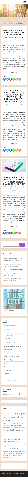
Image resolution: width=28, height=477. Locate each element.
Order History (9, 335)
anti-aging (20, 413)
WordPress (22, 473)
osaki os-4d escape (15, 444)
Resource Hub (8, 366)
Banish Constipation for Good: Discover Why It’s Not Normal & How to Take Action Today (14, 96)
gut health (6, 430)
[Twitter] (7, 79)
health (12, 430)
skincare (19, 448)
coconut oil (21, 423)
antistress (19, 417)
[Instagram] (16, 79)
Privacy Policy (8, 360)
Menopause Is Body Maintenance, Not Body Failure (14, 32)
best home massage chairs (17, 420)
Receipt (8, 338)
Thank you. (7, 373)
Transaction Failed (10, 342)
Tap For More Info (11, 310)
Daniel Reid (16, 425)
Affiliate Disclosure (9, 325)
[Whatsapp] (13, 79)
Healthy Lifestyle (8, 349)
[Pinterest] (10, 79)
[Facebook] (4, 79)
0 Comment (17, 106)
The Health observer (9, 380)
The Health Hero (8, 377)
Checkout (6, 329)
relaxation (21, 446)
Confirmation (9, 331)
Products (6, 363)
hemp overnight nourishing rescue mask (13, 432)
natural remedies (9, 441)
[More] (19, 79)
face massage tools (19, 427)
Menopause (7, 353)
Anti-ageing (10, 414)
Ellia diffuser (11, 427)
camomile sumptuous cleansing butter (10, 423)
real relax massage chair (13, 446)
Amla (4, 414)
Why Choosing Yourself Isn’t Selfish (13, 269)
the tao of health (18, 451)
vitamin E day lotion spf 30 (18, 453)
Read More (14, 72)
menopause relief (16, 439)
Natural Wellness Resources (11, 356)
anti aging (12, 417)
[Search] (22, 245)
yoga (9, 457)
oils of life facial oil (18, 441)
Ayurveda (7, 420)
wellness (5, 457)
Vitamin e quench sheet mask (9, 455)
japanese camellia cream (17, 435)
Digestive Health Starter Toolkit (12, 346)
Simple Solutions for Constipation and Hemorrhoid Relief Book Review (14, 181)
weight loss (18, 455)
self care (13, 448)
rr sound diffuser (6, 448)
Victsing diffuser (9, 453)
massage (12, 437)
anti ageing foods (6, 417)
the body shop (11, 451)
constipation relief (8, 425)
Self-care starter (8, 370)
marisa (18, 37)
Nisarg (16, 475)
